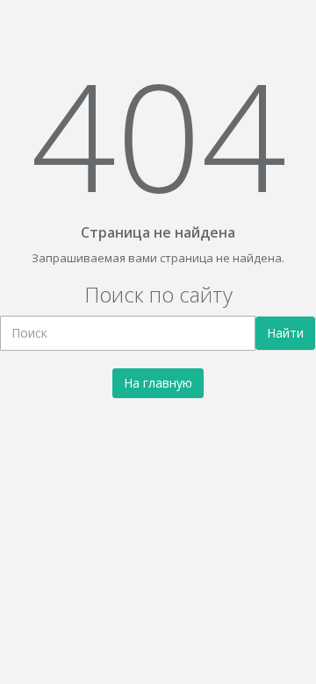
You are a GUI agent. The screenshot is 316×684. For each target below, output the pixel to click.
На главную (158, 382)
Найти (285, 332)
